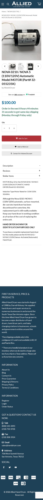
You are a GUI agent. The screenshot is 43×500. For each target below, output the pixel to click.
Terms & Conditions (10, 387)
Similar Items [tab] (8, 176)
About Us (6, 369)
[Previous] (5, 66)
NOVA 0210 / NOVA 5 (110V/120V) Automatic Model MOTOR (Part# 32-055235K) (19, 16)
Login (4, 403)
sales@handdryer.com (11, 445)
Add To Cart (23, 138)
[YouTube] (16, 467)
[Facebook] (4, 467)
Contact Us (6, 375)
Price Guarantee (9, 378)
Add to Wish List (23, 147)
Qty (3, 122)
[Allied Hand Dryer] (21, 4)
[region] (21, 66)
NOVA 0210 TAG (13, 11)
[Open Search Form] (8, 4)
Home (4, 11)
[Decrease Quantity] (4, 128)
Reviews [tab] (6, 171)
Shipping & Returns (10, 381)
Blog (4, 372)
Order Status (7, 406)
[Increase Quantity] (14, 128)
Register (5, 400)
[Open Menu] (2, 4)
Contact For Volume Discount (22, 153)
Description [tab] (8, 165)
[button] (12, 66)
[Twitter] (10, 467)
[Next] (38, 66)
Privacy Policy (8, 384)
